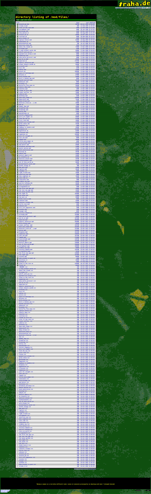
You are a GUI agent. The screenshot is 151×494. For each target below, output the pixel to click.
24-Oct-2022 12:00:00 (57, 267)
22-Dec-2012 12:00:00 (57, 214)
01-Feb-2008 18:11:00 (57, 45)
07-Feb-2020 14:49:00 (57, 261)
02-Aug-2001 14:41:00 (57, 33)
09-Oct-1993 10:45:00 (57, 24)
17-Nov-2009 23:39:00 (57, 213)
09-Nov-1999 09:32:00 (57, 31)
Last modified (90, 22)
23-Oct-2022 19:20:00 (57, 265)
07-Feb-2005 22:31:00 (57, 41)
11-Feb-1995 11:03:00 (57, 26)
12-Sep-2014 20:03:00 (57, 258)
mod (22, 20)
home (17, 20)
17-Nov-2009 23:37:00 (57, 47)
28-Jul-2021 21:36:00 (57, 263)
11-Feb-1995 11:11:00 (57, 27)
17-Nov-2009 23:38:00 (57, 50)
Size (77, 22)
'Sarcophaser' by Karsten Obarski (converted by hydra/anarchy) (128, 7)
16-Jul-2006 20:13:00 (57, 43)
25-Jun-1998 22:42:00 (57, 29)
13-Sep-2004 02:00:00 (57, 40)
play (145, 7)
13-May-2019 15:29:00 (57, 260)
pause (149, 7)
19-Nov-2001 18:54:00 (57, 34)
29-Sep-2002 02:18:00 (57, 36)
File (18, 22)
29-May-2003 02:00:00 (57, 38)
